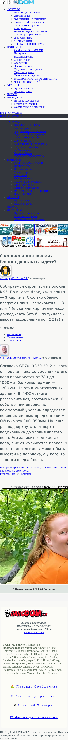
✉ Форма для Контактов (34, 717)
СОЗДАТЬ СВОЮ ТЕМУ (29, 43)
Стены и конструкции (27, 75)
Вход (3, 112)
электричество (22, 28)
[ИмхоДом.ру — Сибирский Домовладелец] (17, 3)
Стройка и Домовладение (29, 21)
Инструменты (22, 53)
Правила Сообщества (26, 100)
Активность (14, 334)
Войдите (26, 473)
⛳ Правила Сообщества (34, 686)
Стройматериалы (24, 72)
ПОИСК (12, 94)
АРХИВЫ (13, 84)
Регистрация (14, 112)
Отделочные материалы (28, 69)
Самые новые (15, 337)
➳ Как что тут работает (34, 696)
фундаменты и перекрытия (30, 18)
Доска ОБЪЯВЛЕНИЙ (27, 81)
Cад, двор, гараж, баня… (28, 34)
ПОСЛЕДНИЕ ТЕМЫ (27, 12)
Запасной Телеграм (35, 705)
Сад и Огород (22, 59)
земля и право (22, 15)
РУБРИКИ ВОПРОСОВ (28, 50)
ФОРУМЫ (13, 9)
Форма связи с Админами (29, 106)
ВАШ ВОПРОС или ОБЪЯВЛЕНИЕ (35, 78)
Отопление (20, 62)
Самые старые (15, 340)
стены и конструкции (27, 25)
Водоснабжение (23, 56)
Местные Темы (23, 40)
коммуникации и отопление (30, 31)
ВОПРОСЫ (14, 47)
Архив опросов (23, 91)
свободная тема (23, 37)
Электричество (23, 66)
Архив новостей (23, 88)
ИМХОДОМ (14, 97)
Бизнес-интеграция (25, 103)
